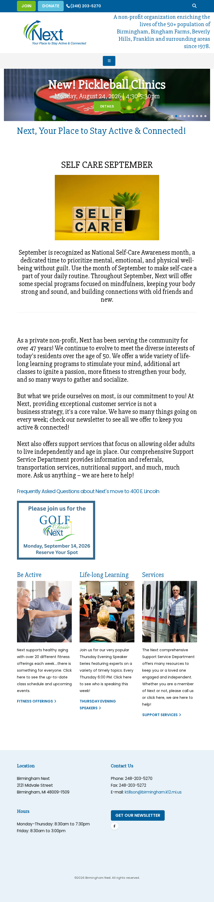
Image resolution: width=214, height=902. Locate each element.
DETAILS (107, 106)
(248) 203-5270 (85, 6)
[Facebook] (114, 826)
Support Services (160, 714)
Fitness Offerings (35, 701)
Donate (50, 6)
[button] (172, 116)
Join (26, 6)
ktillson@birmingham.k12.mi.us (153, 792)
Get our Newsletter (137, 815)
